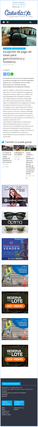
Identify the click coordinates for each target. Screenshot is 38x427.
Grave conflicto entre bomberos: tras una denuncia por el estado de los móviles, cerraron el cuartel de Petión (30, 163)
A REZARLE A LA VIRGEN (19, 154)
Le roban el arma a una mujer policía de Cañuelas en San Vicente (7, 157)
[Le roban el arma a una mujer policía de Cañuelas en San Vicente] (7, 146)
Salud (3, 408)
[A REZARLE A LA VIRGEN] (19, 146)
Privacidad (5, 394)
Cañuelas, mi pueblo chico (5, 412)
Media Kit (4, 396)
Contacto (4, 391)
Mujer (3, 409)
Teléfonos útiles (6, 414)
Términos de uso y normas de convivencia (14, 393)
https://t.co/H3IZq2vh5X (19, 4)
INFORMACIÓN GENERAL (19, 48)
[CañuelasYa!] (19, 10)
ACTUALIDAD (7, 48)
